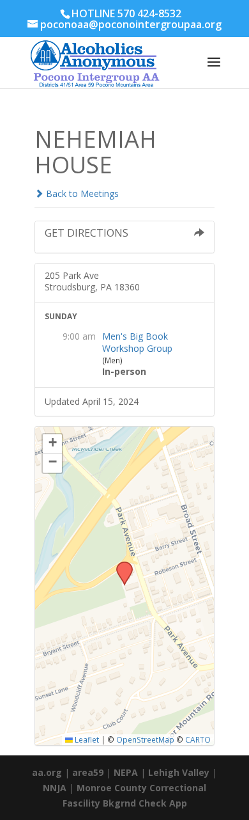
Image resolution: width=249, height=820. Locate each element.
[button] (120, 565)
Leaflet (86, 739)
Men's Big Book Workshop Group (137, 342)
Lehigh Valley (178, 772)
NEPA (126, 772)
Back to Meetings (81, 193)
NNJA (54, 788)
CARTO (198, 739)
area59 (87, 772)
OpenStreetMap (145, 739)
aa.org (47, 772)
